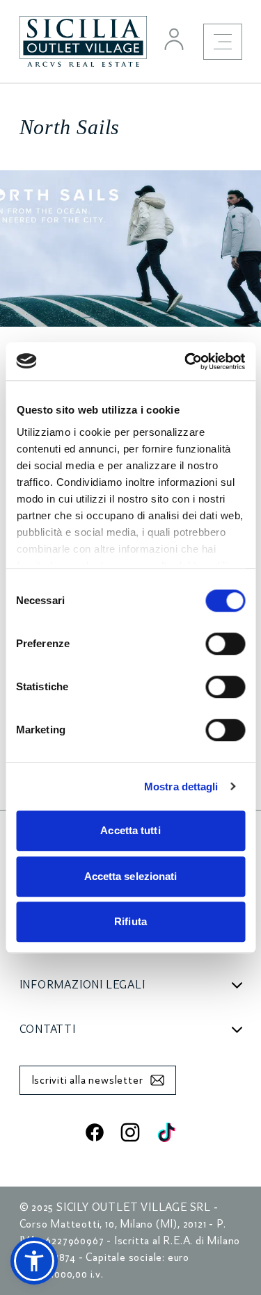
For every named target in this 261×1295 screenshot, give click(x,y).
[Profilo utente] (174, 39)
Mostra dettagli (181, 786)
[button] (34, 1261)
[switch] (225, 644)
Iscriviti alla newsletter (87, 1080)
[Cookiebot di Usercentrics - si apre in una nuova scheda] (186, 361)
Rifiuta (130, 921)
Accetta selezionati (130, 876)
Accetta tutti (130, 830)
